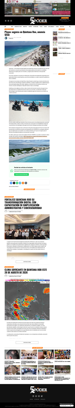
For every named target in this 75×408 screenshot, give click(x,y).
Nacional (30, 26)
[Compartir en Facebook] (11, 183)
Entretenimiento (51, 26)
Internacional (35, 26)
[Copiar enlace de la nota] (26, 183)
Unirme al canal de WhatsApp (21, 174)
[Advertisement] (61, 65)
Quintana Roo (43, 399)
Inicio (12, 26)
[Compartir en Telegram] (20, 183)
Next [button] (69, 8)
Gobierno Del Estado (18, 26)
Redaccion (11, 38)
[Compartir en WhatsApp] (17, 183)
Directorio (62, 26)
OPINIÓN (57, 26)
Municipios (25, 26)
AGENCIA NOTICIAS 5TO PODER (15, 211)
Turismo (45, 26)
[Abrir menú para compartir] (23, 183)
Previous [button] (6, 8)
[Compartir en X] (14, 183)
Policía (41, 26)
